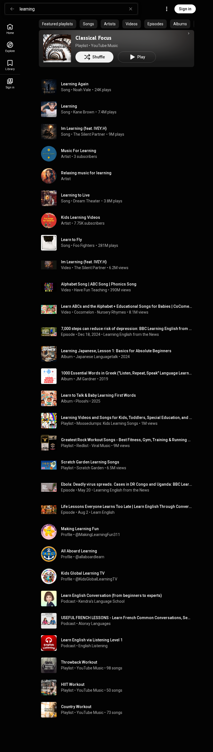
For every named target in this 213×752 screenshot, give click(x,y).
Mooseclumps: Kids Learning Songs (107, 423)
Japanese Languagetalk (97, 356)
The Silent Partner (89, 134)
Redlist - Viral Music (93, 445)
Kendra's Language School (101, 601)
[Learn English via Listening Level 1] (119, 643)
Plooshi (82, 401)
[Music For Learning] (119, 154)
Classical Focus (93, 37)
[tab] (57, 23)
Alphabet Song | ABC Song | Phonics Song (98, 284)
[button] (57, 48)
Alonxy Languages (94, 623)
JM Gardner (86, 379)
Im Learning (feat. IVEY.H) (84, 128)
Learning (69, 106)
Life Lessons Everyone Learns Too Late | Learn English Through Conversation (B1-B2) (126, 506)
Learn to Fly (71, 239)
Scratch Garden (90, 468)
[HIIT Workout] (119, 687)
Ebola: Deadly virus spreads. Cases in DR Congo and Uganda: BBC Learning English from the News (126, 484)
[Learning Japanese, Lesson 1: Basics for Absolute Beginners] (119, 354)
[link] (10, 29)
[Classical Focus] (57, 48)
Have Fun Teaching (90, 290)
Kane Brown (83, 112)
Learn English (103, 512)
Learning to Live (75, 195)
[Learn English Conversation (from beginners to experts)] (119, 598)
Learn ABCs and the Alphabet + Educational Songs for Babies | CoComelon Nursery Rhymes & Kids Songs (126, 306)
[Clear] (130, 8)
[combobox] (78, 8)
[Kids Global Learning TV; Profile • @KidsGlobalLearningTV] (119, 576)
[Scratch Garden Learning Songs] (119, 465)
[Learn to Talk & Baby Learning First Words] (119, 398)
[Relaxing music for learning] (119, 176)
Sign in (185, 9)
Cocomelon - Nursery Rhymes (100, 312)
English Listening (93, 646)
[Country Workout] (119, 710)
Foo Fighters (84, 245)
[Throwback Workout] (119, 665)
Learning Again (74, 84)
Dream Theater (86, 201)
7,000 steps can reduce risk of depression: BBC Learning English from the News (126, 328)
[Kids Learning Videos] (119, 220)
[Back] (12, 8)
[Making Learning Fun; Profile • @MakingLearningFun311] (119, 532)
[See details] (188, 33)
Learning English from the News (131, 334)
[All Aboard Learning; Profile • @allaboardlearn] (119, 554)
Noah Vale (82, 90)
